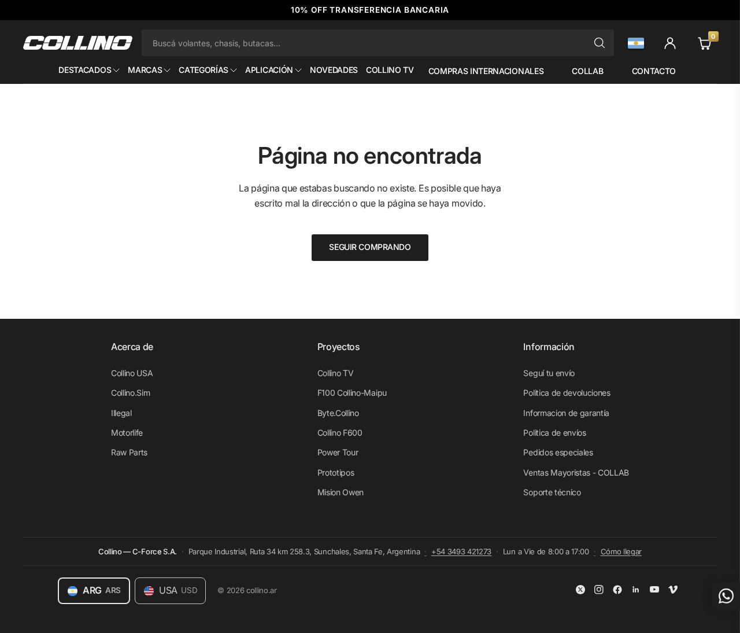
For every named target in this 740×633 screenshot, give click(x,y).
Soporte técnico (551, 492)
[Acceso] (670, 43)
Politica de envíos (554, 432)
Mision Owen (340, 492)
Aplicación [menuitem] (269, 70)
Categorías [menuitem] (203, 70)
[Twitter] (580, 589)
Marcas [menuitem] (145, 70)
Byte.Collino (338, 413)
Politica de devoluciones (566, 393)
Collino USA (132, 373)
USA (178, 590)
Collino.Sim (130, 393)
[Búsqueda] (599, 43)
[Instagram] (599, 589)
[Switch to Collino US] (636, 43)
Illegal (121, 413)
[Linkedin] (636, 589)
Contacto (654, 71)
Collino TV (335, 373)
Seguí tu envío (549, 373)
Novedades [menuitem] (334, 70)
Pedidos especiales (558, 452)
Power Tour (337, 452)
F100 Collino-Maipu (352, 393)
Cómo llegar (621, 551)
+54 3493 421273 (461, 551)
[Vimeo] (673, 589)
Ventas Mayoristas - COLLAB (576, 472)
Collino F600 (339, 432)
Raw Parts (129, 452)
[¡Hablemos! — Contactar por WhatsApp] (726, 596)
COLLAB (587, 71)
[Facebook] (617, 589)
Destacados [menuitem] (84, 70)
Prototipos (335, 472)
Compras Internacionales (485, 71)
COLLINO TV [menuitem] (390, 70)
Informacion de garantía (566, 413)
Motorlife (127, 432)
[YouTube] (654, 589)
